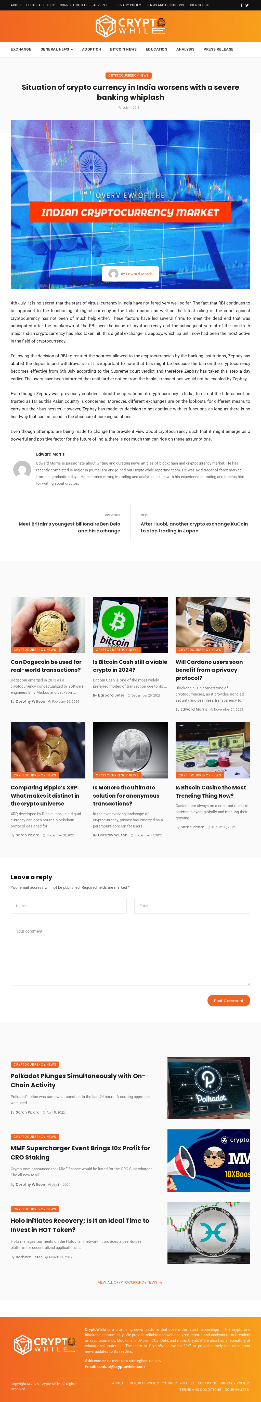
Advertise (102, 5)
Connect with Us (74, 5)
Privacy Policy (128, 5)
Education (156, 49)
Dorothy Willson (30, 701)
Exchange (21, 49)
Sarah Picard (28, 835)
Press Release (219, 49)
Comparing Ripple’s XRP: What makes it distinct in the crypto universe (45, 795)
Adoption (91, 49)
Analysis (185, 49)
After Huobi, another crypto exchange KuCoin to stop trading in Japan (194, 527)
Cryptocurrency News (128, 75)
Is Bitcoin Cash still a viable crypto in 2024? (130, 666)
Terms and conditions (165, 5)
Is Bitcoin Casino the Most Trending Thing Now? (211, 791)
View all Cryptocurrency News (127, 1282)
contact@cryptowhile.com (121, 1366)
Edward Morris (139, 273)
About (16, 5)
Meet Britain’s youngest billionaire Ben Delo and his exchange (69, 527)
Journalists (200, 5)
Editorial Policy (40, 5)
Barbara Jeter (111, 695)
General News (55, 49)
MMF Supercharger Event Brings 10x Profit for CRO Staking (80, 1153)
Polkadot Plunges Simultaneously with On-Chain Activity (78, 1080)
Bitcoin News (123, 49)
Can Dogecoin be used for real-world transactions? (46, 666)
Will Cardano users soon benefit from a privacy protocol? (209, 670)
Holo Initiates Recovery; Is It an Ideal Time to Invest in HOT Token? (80, 1225)
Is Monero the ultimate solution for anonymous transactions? (126, 795)
